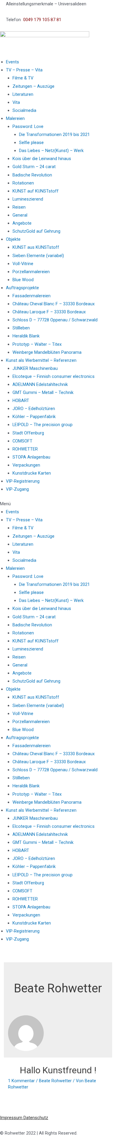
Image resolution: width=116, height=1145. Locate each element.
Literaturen (22, 94)
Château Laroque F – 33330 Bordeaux (49, 312)
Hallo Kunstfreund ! (58, 1070)
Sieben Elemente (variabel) (38, 255)
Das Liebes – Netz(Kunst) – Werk (51, 150)
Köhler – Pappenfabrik (34, 416)
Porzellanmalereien (31, 271)
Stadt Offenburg (28, 433)
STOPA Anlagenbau (31, 457)
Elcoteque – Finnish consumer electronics (53, 376)
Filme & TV (22, 78)
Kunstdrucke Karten (31, 473)
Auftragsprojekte (22, 287)
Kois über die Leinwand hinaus (41, 158)
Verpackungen (26, 465)
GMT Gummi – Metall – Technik (42, 392)
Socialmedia (24, 110)
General (19, 215)
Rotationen (23, 183)
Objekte (13, 239)
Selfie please (31, 142)
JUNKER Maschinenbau (35, 368)
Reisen (19, 207)
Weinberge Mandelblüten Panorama (46, 352)
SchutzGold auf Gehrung (36, 231)
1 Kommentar (21, 1080)
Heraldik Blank (26, 336)
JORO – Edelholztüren (33, 408)
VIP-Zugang (17, 489)
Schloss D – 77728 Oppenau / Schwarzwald (55, 320)
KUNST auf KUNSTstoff (35, 191)
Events (12, 62)
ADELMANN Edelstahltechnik (40, 384)
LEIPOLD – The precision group (42, 424)
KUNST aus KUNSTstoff (35, 247)
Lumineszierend (27, 199)
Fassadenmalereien (31, 295)
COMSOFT (22, 441)
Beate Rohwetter (55, 1080)
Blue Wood (23, 279)
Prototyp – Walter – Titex (37, 344)
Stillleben (21, 328)
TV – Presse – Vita (24, 70)
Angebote (22, 223)
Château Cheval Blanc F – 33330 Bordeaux (53, 303)
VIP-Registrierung (23, 481)
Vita (16, 102)
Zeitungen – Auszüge (33, 86)
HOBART (20, 400)
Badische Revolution (32, 175)
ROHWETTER (25, 449)
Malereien (15, 118)
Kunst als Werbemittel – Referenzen (41, 360)
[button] (58, 504)
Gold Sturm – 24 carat (34, 166)
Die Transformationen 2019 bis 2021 (54, 134)
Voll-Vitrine (22, 263)
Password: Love (27, 126)
